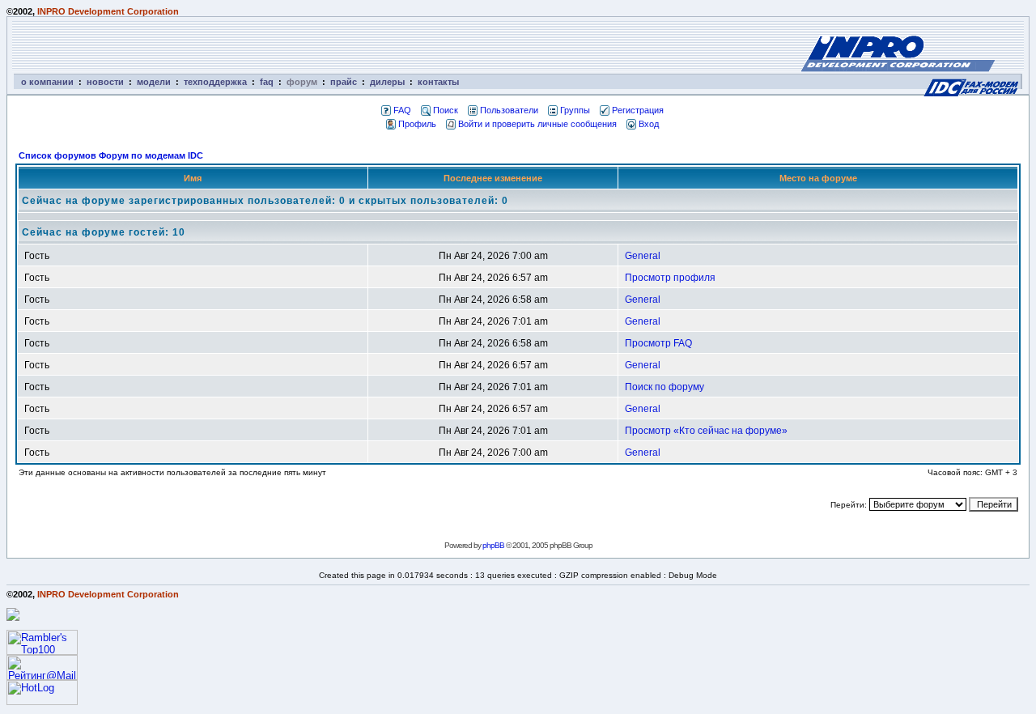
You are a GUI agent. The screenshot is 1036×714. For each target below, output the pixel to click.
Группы (575, 110)
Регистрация (638, 110)
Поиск (445, 110)
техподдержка (215, 82)
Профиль (417, 124)
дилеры (387, 82)
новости (105, 82)
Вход (649, 124)
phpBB (493, 545)
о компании (47, 82)
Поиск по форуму (664, 387)
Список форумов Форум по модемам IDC (111, 155)
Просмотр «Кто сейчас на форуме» (706, 430)
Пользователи (509, 110)
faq (267, 82)
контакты (438, 82)
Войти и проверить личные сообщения (537, 124)
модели (154, 82)
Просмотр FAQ (658, 343)
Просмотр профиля (670, 277)
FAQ (402, 110)
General (642, 255)
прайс (343, 82)
